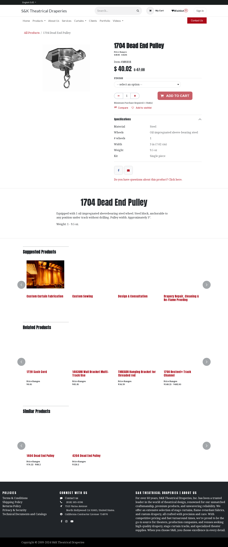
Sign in (200, 10)
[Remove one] (118, 96)
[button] (23, 285)
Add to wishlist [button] (143, 107)
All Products (32, 33)
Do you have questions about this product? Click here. (148, 179)
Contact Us (197, 20)
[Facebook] (119, 170)
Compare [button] (123, 107)
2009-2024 (45, 542)
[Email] (128, 170)
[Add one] (135, 96)
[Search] (138, 11)
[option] (114, 285)
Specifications (122, 119)
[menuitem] (26, 20)
